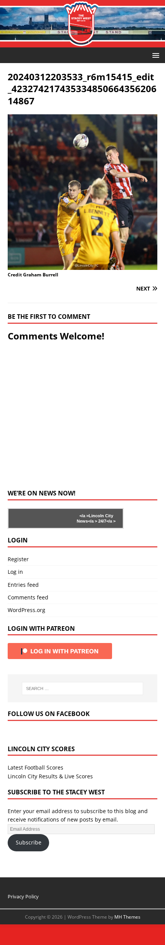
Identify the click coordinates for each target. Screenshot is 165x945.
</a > (84, 515)
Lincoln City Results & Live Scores (50, 776)
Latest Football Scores (35, 767)
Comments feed (28, 597)
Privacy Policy (23, 896)
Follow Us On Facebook (49, 714)
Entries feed (23, 584)
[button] (154, 54)
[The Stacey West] (82, 43)
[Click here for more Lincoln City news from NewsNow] (39, 518)
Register (18, 559)
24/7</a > (106, 521)
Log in (15, 571)
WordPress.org (26, 610)
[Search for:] (82, 688)
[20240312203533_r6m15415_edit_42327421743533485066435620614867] (82, 265)
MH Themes (127, 917)
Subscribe (28, 842)
